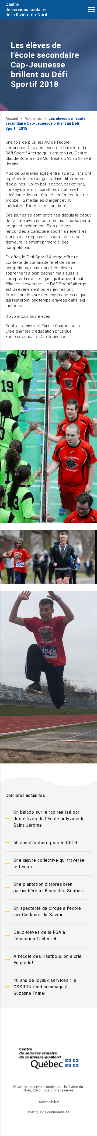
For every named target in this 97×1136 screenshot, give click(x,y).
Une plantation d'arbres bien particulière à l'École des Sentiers (49, 887)
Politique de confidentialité (48, 1112)
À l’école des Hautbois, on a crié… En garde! (49, 959)
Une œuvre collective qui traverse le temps (49, 863)
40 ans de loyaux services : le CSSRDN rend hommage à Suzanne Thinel (45, 987)
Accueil (12, 118)
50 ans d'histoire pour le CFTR (45, 842)
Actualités (34, 118)
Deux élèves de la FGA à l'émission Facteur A (39, 935)
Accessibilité (49, 1102)
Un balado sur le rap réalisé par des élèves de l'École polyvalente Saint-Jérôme (49, 819)
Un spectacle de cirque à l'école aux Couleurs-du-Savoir (47, 911)
